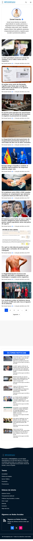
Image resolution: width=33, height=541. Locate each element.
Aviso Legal (5, 501)
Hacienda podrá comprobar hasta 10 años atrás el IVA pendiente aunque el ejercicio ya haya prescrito (21, 358)
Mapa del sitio (5, 508)
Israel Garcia (7, 63)
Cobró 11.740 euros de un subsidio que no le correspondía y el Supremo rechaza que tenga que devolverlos (21, 389)
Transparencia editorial (8, 496)
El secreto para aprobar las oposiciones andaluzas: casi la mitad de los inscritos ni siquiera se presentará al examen (16, 114)
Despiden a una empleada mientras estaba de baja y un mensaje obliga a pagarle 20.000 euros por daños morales (20, 410)
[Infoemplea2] (8, 2)
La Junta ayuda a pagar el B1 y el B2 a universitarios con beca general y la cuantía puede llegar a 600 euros (21, 399)
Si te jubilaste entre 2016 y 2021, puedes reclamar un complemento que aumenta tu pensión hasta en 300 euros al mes (16, 193)
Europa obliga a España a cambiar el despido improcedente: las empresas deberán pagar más (15, 167)
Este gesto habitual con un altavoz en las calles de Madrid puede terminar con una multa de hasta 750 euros (21, 421)
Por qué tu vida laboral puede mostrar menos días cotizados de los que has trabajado (15, 248)
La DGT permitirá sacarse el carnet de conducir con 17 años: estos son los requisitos (15, 59)
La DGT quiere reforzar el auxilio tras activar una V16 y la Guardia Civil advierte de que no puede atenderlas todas (21, 368)
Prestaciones (5, 484)
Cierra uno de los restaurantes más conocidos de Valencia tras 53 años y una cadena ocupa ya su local (21, 431)
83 (26, 310)
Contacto (4, 506)
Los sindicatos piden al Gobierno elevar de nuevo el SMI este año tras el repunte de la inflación (16, 301)
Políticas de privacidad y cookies (10, 498)
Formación (4, 481)
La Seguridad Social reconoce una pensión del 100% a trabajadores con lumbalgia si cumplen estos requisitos (15, 275)
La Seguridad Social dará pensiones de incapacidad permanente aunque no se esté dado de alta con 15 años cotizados (16, 140)
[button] (26, 2)
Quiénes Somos (6, 493)
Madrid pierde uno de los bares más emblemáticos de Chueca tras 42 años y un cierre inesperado (21, 378)
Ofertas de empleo (7, 476)
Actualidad (4, 474)
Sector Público (6, 479)
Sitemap (4, 503)
